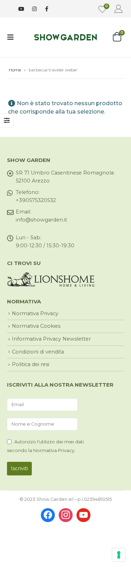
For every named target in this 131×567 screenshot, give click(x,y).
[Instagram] (34, 9)
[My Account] (118, 9)
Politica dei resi (30, 364)
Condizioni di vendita (38, 352)
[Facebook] (46, 8)
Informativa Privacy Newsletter (51, 339)
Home (15, 69)
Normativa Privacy (35, 313)
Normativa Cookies (36, 326)
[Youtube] (21, 9)
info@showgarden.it (41, 220)
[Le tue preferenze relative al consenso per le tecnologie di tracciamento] (118, 554)
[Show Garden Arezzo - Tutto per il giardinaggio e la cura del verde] (65, 37)
